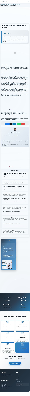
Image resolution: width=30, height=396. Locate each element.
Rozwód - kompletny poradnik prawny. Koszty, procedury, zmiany (9, 246)
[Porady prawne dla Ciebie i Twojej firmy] (7, 268)
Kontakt (17, 379)
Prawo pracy (9, 4)
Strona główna (3, 4)
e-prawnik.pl (15, 135)
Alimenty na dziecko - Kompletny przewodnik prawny (9, 256)
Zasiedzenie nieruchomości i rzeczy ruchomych (9, 251)
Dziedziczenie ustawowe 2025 (8, 248)
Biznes (6, 4)
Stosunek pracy (14, 4)
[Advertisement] (15, 14)
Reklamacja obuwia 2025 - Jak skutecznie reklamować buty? (8, 253)
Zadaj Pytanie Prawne (15, 363)
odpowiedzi (18, 4)
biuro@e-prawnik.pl (19, 381)
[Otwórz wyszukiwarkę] (17, 1)
